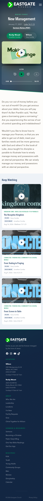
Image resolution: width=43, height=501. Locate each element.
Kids (7, 456)
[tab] (15, 36)
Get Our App (10, 446)
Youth (8, 460)
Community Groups (13, 467)
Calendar (9, 482)
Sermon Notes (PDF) (21, 28)
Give (7, 418)
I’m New (9, 410)
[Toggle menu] (40, 4)
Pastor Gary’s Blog (12, 439)
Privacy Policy (33, 497)
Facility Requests (12, 414)
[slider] (21, 81)
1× (36, 74)
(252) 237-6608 (10, 372)
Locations (9, 407)
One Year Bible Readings (15, 443)
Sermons (9, 432)
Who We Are (10, 399)
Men (7, 471)
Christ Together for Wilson (15, 421)
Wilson (8, 364)
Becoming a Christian (13, 435)
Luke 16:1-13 (29, 24)
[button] (21, 52)
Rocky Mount (11, 380)
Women (8, 475)
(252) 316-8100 (10, 387)
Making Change (21, 14)
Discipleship (10, 478)
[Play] (21, 74)
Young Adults (11, 464)
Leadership (10, 403)
